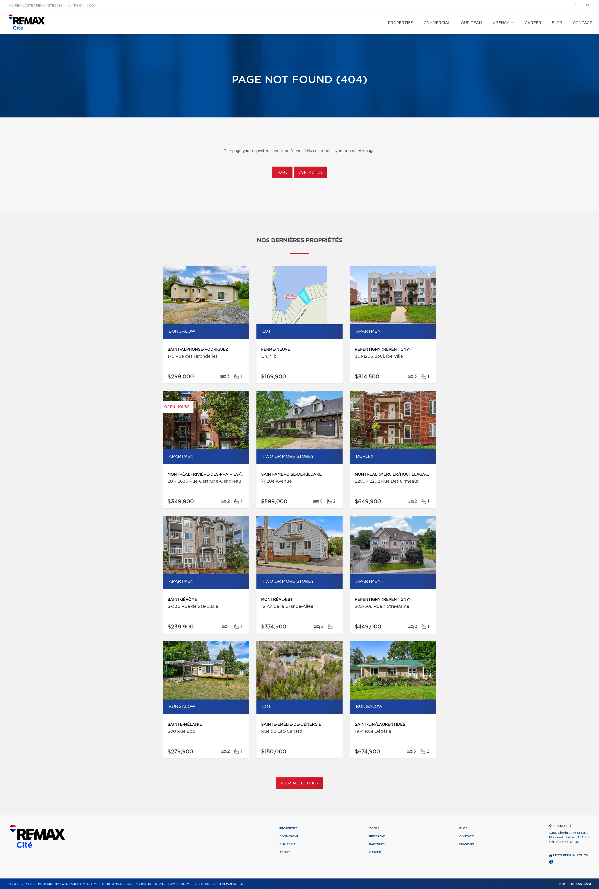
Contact (582, 23)
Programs (377, 836)
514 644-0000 (84, 5)
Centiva (583, 883)
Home (282, 172)
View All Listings (299, 783)
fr (588, 5)
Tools (374, 828)
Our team (471, 23)
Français (466, 844)
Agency (501, 23)
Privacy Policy (178, 884)
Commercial (437, 23)
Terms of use (200, 884)
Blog (557, 23)
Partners (377, 844)
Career (533, 23)
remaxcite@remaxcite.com (38, 5)
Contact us (310, 172)
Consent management (229, 884)
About (284, 852)
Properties (400, 23)
